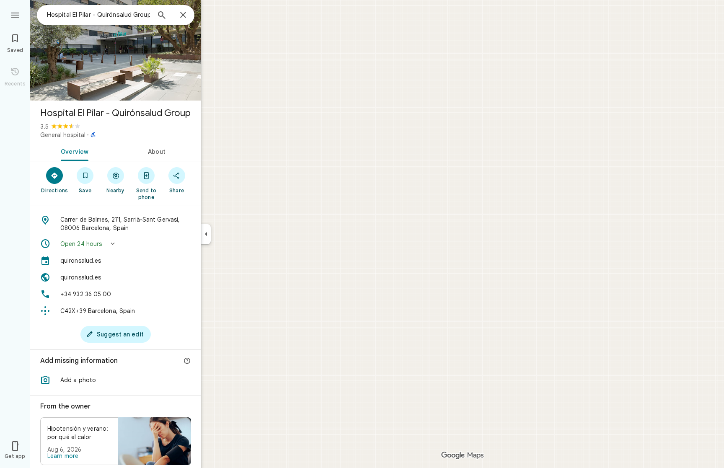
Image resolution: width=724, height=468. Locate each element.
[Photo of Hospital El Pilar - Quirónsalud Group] (115, 50)
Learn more (62, 456)
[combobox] (98, 15)
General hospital (62, 135)
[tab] (73, 151)
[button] (115, 243)
